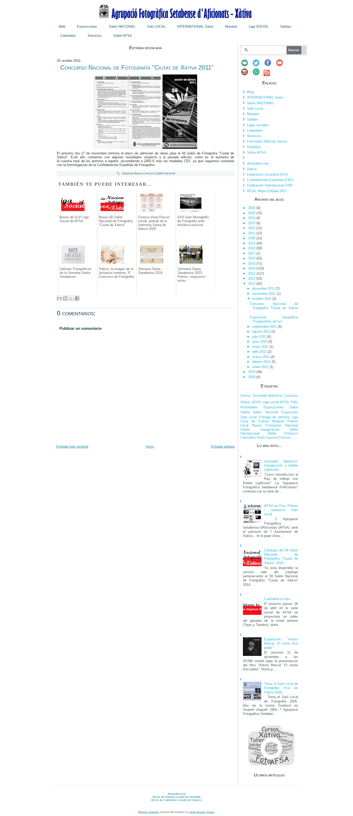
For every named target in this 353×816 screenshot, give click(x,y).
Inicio (150, 446)
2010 (252, 372)
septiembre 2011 (265, 326)
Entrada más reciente (72, 446)
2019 (252, 243)
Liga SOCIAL (258, 26)
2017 (252, 253)
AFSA (256, 402)
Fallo (294, 402)
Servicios (95, 36)
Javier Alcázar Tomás (201, 812)
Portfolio (284, 437)
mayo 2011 (261, 347)
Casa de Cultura (254, 421)
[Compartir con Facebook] (77, 298)
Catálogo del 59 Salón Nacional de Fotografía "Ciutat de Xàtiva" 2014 (281, 556)
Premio (292, 421)
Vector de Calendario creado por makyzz (176, 800)
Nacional (291, 425)
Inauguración (269, 429)
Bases (138, 173)
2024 (252, 218)
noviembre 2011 (264, 294)
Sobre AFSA (122, 36)
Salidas (285, 26)
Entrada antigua (223, 446)
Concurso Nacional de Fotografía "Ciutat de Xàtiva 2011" (137, 67)
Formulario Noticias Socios (267, 141)
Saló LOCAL (156, 26)
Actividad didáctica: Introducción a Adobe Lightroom (281, 465)
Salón (293, 407)
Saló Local (255, 108)
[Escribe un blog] (65, 298)
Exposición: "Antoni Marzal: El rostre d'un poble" (281, 643)
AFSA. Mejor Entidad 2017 (267, 191)
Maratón (231, 26)
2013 (252, 273)
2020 (252, 238)
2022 (252, 228)
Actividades (249, 407)
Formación (273, 425)
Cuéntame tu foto (277, 599)
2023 (252, 223)
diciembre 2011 (264, 288)
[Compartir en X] (71, 298)
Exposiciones (87, 26)
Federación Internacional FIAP (270, 185)
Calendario (68, 36)
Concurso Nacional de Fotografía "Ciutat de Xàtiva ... (274, 308)
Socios (245, 396)
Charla (245, 429)
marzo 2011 (261, 357)
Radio (272, 433)
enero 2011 (261, 367)
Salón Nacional (165, 173)
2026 (252, 208)
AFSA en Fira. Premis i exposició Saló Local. (281, 510)
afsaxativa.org (257, 163)
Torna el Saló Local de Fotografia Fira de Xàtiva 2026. (281, 688)
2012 (252, 278)
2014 (252, 268)
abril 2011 (259, 352)
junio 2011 (260, 341)
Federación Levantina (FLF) (267, 174)
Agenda (272, 437)
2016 (252, 258)
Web (62, 26)
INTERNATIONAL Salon (195, 26)
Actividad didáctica (267, 396)
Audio (261, 437)
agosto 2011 (261, 331)
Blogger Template (148, 812)
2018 (252, 248)
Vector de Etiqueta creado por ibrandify (176, 796)
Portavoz (291, 433)
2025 (252, 213)
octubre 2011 (262, 299)
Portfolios (254, 147)
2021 (252, 233)
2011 (252, 284)
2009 (252, 377)
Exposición (289, 412)
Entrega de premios (274, 417)
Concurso (149, 173)
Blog (250, 92)
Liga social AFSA (276, 402)
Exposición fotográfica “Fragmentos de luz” (274, 319)
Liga (295, 417)
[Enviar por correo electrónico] (59, 298)
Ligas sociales (257, 125)
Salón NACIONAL (122, 26)
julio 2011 (259, 337)
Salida (245, 412)
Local (244, 425)
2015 (252, 263)
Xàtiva (252, 169)
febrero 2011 (262, 362)
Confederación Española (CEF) (270, 180)
